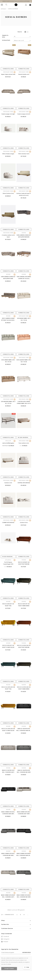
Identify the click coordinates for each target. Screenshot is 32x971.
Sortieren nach (6, 40)
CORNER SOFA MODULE (8, 522)
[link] (8, 55)
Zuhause (3, 9)
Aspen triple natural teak (8, 74)
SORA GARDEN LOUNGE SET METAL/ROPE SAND (8, 277)
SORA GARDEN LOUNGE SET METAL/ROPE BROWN (24, 236)
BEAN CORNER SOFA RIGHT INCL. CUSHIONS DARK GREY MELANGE (23, 854)
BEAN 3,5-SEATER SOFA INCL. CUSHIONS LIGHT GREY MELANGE (8, 771)
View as (19, 32)
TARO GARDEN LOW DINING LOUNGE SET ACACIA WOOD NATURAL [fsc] (24, 278)
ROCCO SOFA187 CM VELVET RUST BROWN (23, 563)
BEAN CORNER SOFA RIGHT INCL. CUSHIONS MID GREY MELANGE (24, 896)
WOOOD (24, 232)
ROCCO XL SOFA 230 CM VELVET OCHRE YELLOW (8, 729)
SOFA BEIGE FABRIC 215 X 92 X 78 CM (23, 319)
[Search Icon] (6, 5)
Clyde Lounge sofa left (23, 114)
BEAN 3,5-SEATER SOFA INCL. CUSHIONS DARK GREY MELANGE (23, 729)
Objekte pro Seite (5, 36)
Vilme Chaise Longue (8, 153)
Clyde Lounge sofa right (8, 114)
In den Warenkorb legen (24, 437)
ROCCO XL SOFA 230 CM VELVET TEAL (8, 688)
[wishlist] (14, 72)
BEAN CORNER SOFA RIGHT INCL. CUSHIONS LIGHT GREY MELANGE (8, 896)
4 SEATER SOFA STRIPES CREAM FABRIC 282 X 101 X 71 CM (24, 402)
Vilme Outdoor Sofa (23, 153)
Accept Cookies (9, 968)
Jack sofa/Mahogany (8, 443)
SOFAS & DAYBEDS (13, 9)
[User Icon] (26, 5)
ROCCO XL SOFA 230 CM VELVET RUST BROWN (23, 646)
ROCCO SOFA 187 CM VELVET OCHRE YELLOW (8, 646)
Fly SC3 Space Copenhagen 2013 (8, 563)
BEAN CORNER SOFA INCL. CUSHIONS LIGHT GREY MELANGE (24, 813)
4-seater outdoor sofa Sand (8, 236)
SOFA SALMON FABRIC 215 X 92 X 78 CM (23, 360)
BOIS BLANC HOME (8, 72)
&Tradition (8, 560)
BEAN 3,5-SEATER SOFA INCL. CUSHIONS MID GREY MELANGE (24, 771)
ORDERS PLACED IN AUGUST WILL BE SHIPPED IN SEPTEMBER (16, 1)
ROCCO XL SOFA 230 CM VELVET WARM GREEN (23, 688)
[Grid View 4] (25, 32)
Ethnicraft (8, 440)
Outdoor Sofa (24, 522)
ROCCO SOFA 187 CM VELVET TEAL (8, 604)
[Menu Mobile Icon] (2, 5)
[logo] (16, 4)
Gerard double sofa (23, 74)
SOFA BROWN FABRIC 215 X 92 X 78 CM (8, 402)
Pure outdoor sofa (24, 443)
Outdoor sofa (8, 482)
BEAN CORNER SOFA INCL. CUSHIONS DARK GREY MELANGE (8, 813)
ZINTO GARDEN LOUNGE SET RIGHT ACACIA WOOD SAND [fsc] (8, 319)
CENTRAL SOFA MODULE (24, 482)
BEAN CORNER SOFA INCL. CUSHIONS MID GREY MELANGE (8, 854)
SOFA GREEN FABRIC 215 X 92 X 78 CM (8, 360)
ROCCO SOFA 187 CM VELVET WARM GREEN (24, 604)
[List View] (28, 32)
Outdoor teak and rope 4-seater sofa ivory (23, 194)
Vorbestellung (8, 68)
